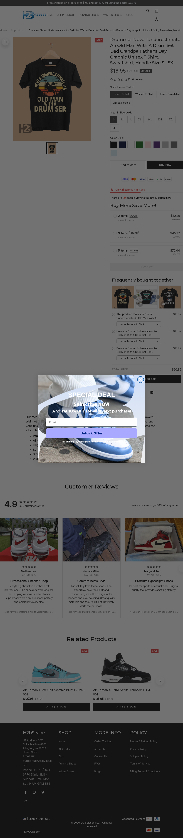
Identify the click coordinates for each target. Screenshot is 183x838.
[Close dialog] (140, 379)
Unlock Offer (91, 433)
